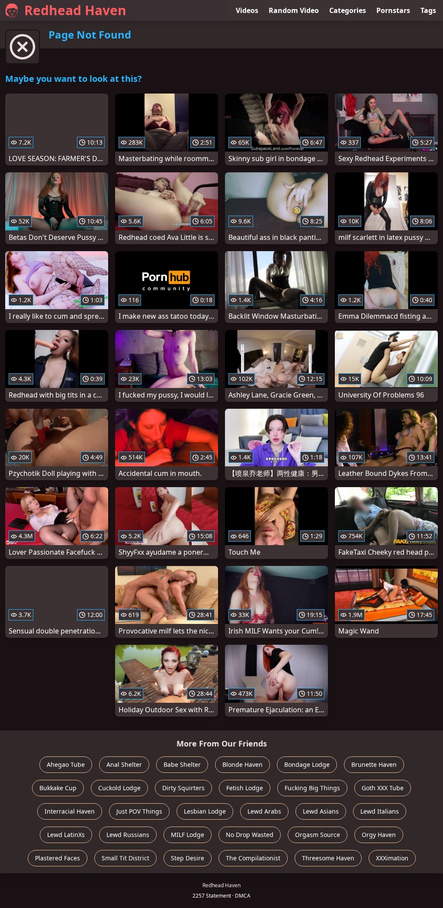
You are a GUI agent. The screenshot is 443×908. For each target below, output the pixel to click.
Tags (428, 10)
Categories (347, 10)
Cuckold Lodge (119, 788)
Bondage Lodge (307, 764)
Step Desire (187, 858)
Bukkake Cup (58, 788)
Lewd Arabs (264, 811)
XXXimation (392, 858)
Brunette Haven (374, 764)
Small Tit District (125, 858)
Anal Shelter (124, 764)
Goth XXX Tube (383, 788)
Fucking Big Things (312, 788)
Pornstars (393, 10)
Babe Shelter (182, 764)
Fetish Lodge (244, 788)
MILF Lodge (187, 834)
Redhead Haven (75, 10)
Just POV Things (139, 811)
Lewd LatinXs (66, 834)
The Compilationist (253, 858)
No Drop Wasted (249, 834)
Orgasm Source (317, 834)
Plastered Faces (57, 858)
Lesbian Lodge (205, 811)
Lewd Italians (379, 811)
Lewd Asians (321, 811)
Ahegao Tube (66, 764)
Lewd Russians (127, 834)
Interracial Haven (70, 811)
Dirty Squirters (183, 788)
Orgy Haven (379, 834)
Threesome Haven (328, 858)
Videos (247, 10)
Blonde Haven (242, 764)
